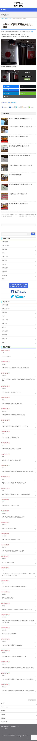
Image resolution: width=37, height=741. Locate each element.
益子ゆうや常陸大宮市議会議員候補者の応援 (14, 656)
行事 (32, 31)
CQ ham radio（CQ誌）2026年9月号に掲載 (14, 483)
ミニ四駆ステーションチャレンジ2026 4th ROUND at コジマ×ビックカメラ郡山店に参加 (18, 574)
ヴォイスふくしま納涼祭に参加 (10, 437)
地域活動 (4, 249)
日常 (3, 279)
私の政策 (3, 710)
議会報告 (3, 718)
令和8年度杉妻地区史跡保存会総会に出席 (20, 118)
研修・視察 (5, 256)
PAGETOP (32, 700)
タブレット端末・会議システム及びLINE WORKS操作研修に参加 (18, 380)
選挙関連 (4, 271)
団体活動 (4, 260)
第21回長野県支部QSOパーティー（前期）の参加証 (16, 494)
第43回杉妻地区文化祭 (15, 174)
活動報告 (3, 714)
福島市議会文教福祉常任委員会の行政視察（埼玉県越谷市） (18, 679)
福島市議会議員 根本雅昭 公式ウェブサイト (19, 735)
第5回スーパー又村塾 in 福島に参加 (11, 460)
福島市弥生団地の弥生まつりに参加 (11, 449)
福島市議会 (5, 242)
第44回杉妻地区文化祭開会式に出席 (19, 146)
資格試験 (4, 275)
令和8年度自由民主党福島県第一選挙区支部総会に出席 (17, 609)
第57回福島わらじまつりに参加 (10, 505)
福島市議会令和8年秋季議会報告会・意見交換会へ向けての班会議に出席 (18, 621)
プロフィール (4, 707)
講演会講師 (5, 268)
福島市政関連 (5, 245)
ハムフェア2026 (6, 356)
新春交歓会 (13, 102)
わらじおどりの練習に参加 (9, 528)
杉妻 (9, 102)
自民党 (4, 264)
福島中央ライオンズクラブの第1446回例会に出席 (15, 368)
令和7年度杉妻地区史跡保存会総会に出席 (20, 155)
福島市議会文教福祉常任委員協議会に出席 (13, 415)
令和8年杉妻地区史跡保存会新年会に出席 (20, 126)
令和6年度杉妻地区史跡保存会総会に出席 (20, 184)
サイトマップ (4, 721)
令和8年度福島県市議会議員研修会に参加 (13, 551)
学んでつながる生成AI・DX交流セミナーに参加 (15, 426)
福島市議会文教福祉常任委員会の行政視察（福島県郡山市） (18, 471)
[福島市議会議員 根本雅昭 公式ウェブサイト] (18, 5)
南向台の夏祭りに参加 (8, 562)
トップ (2, 703)
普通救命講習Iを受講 (7, 598)
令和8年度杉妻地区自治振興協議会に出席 (13, 517)
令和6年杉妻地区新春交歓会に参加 (18, 203)
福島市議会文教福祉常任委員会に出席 (12, 403)
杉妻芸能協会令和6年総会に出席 (18, 194)
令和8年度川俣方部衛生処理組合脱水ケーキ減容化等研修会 (18, 690)
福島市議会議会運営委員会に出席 (11, 392)
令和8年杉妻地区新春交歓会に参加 (18, 136)
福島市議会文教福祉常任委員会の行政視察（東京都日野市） (18, 667)
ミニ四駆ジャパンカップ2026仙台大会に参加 (14, 586)
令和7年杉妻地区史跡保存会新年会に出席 (20, 165)
